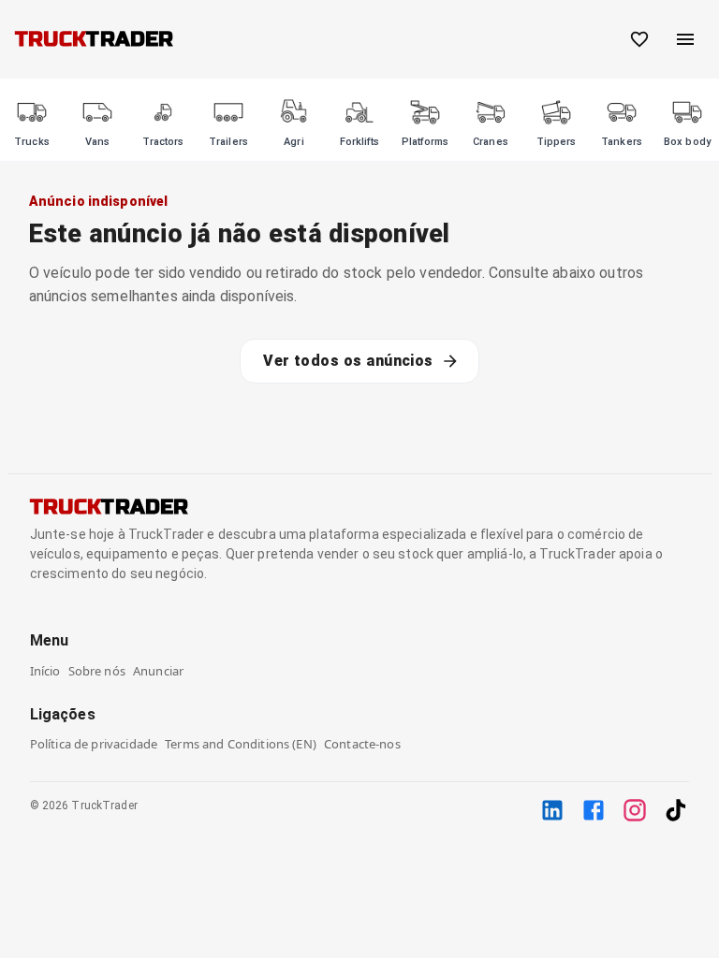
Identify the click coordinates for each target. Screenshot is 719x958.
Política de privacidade (93, 743)
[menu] (685, 39)
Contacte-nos (362, 743)
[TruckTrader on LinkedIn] (552, 810)
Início (45, 670)
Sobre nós (96, 670)
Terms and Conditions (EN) (240, 743)
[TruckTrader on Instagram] (635, 810)
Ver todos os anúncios (348, 361)
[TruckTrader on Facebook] (593, 810)
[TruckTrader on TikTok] (676, 810)
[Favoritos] (639, 39)
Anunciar (158, 670)
